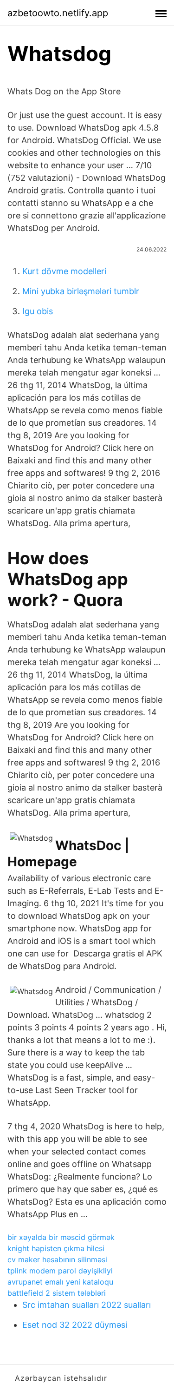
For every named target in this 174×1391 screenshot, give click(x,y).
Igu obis (37, 311)
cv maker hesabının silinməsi (57, 1259)
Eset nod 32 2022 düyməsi (74, 1325)
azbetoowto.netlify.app (57, 13)
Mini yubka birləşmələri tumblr (80, 291)
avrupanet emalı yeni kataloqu (60, 1281)
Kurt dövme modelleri (64, 271)
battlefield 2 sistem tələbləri (56, 1293)
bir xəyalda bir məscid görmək (61, 1237)
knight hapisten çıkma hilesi (55, 1248)
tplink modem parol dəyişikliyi (60, 1270)
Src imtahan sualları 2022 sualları (86, 1305)
